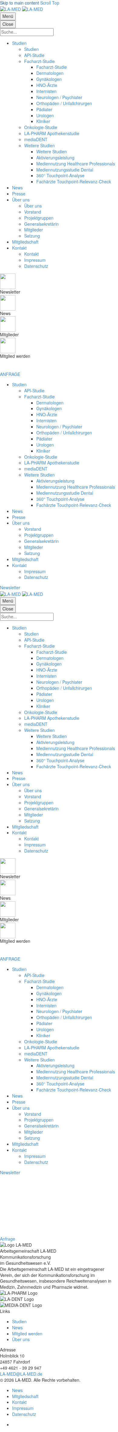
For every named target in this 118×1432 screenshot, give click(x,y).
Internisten (46, 420)
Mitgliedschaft (25, 559)
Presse (18, 517)
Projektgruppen (39, 535)
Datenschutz (36, 577)
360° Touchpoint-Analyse (60, 499)
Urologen (45, 445)
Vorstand (32, 529)
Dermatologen (50, 403)
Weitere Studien (39, 475)
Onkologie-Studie (40, 457)
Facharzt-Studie (39, 397)
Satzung (32, 553)
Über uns (21, 523)
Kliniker (43, 451)
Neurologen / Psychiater (59, 427)
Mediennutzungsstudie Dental (64, 493)
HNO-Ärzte (46, 414)
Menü (7, 16)
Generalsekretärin (41, 541)
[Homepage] (21, 9)
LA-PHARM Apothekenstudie (51, 463)
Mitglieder (33, 547)
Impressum (35, 571)
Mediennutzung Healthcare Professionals (75, 487)
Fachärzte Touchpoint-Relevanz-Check (73, 505)
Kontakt (19, 565)
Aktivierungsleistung (55, 481)
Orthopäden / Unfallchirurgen (64, 433)
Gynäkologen (49, 408)
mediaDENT (36, 469)
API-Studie (34, 390)
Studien (19, 384)
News (17, 511)
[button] (10, 587)
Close (7, 24)
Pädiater (44, 439)
